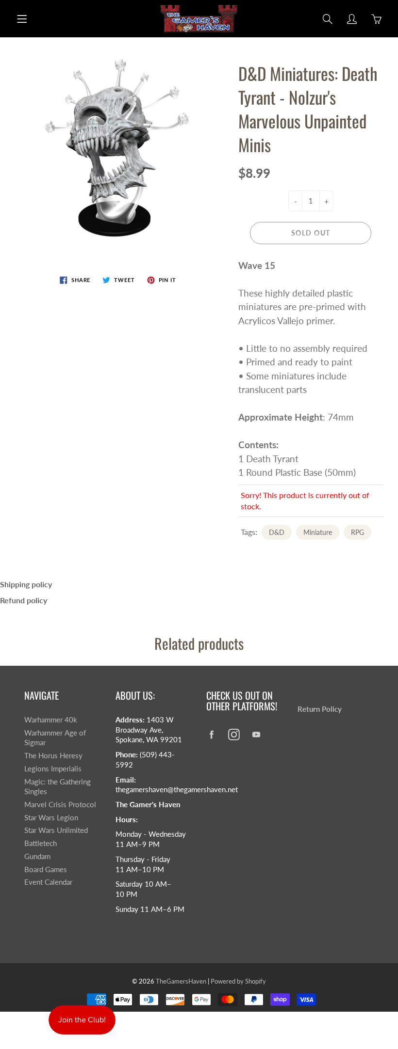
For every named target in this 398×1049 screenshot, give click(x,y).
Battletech (40, 843)
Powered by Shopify (238, 981)
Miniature (317, 532)
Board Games (45, 869)
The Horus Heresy (53, 756)
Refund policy (23, 600)
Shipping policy (26, 584)
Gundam (37, 856)
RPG (357, 532)
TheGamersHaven (181, 981)
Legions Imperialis (53, 769)
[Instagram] (233, 734)
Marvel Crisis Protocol (60, 804)
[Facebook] (211, 734)
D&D (276, 532)
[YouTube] (256, 734)
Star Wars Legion (51, 818)
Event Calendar (48, 882)
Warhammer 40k (50, 720)
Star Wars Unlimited (56, 830)
